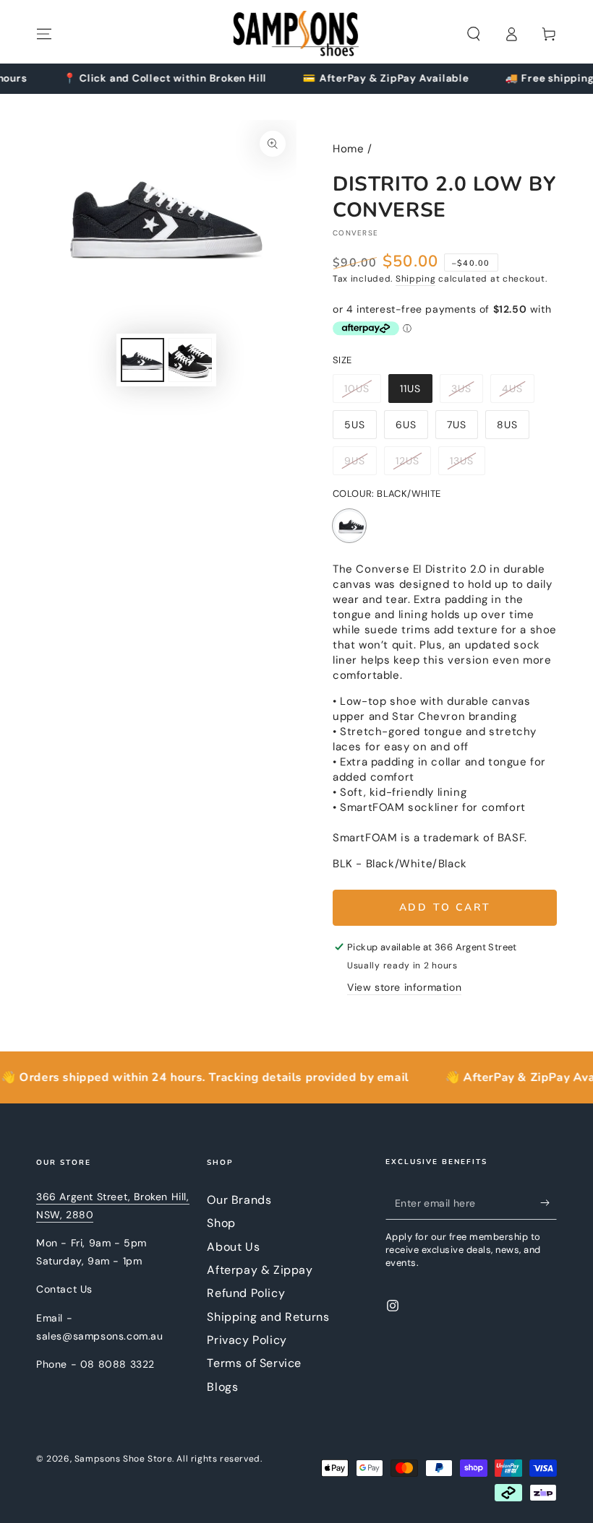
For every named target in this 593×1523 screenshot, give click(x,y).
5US (360, 428)
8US (512, 428)
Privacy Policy (246, 1340)
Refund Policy (246, 1293)
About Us (233, 1246)
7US (462, 428)
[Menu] (44, 34)
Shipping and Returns (268, 1316)
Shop (221, 1223)
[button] (473, 34)
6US (411, 428)
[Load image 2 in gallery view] (190, 360)
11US (415, 392)
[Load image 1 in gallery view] (142, 360)
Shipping (416, 279)
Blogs (222, 1386)
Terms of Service (254, 1363)
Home (348, 149)
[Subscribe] (548, 1203)
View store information (404, 987)
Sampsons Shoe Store (123, 1459)
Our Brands (239, 1199)
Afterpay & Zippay (259, 1269)
